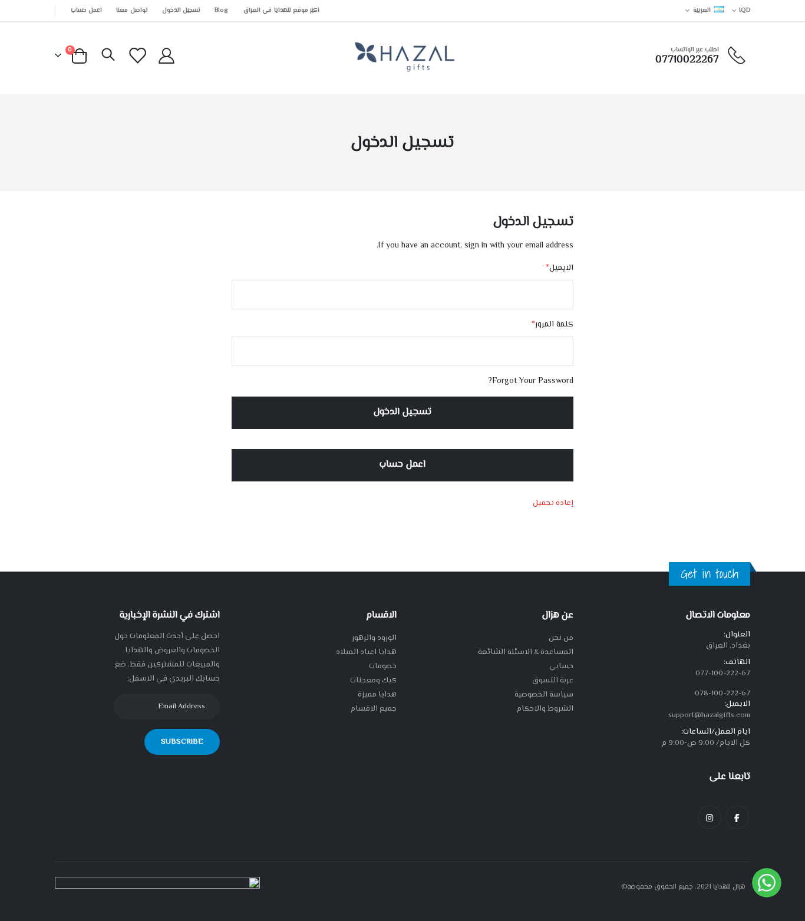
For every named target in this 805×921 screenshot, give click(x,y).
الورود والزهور (374, 638)
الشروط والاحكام (545, 709)
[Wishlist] (137, 56)
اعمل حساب (86, 10)
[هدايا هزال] (402, 56)
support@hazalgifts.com (709, 715)
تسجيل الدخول (181, 10)
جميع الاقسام (374, 709)
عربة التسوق (552, 680)
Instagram (709, 817)
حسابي (561, 666)
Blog (221, 10)
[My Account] (166, 56)
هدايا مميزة (377, 695)
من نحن (561, 638)
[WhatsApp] (766, 882)
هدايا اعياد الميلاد (366, 652)
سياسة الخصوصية (543, 695)
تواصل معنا (131, 10)
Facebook (737, 817)
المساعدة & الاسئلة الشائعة (525, 652)
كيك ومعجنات (373, 680)
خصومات (383, 666)
